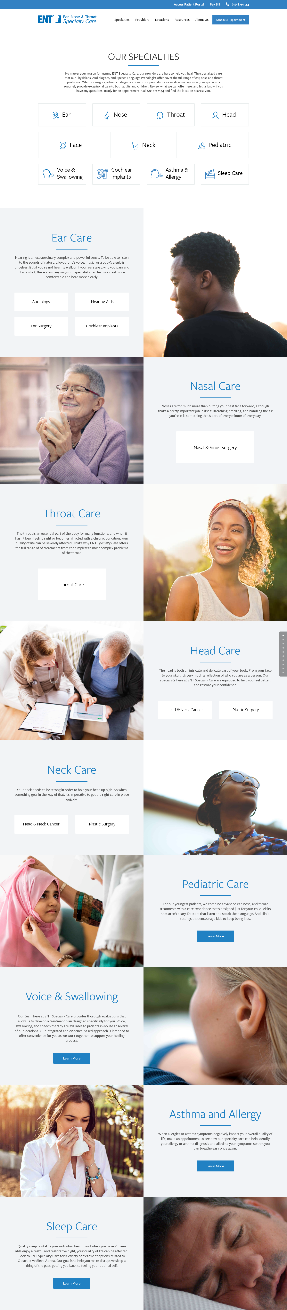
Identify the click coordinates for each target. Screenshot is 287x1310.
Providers (142, 19)
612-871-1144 (240, 4)
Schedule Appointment (230, 19)
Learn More (215, 936)
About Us (202, 19)
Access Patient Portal (189, 4)
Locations (162, 19)
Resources (182, 19)
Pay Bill (215, 4)
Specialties (121, 19)
